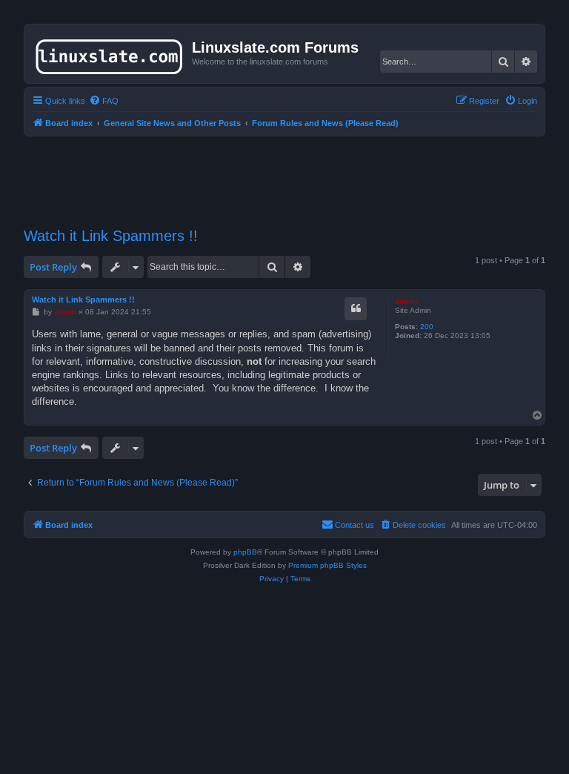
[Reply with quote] (356, 308)
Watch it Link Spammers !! (111, 236)
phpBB (245, 552)
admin (406, 301)
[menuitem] (104, 101)
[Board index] (110, 53)
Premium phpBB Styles (327, 565)
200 (426, 326)
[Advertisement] (293, 172)
